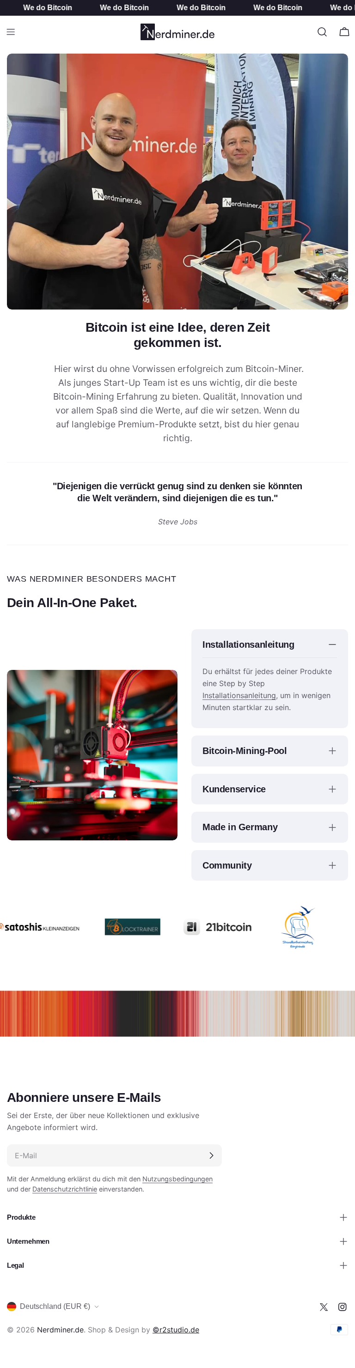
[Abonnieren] (211, 1155)
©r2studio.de (176, 1329)
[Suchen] (322, 32)
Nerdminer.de (60, 1329)
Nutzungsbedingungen (177, 1179)
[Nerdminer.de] (120, 927)
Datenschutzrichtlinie (64, 1189)
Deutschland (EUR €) (55, 1306)
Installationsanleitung (239, 695)
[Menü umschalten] (10, 32)
